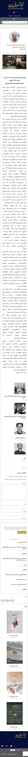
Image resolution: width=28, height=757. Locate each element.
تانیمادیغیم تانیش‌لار (22, 542)
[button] (14, 12)
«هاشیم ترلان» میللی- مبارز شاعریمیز (19, 584)
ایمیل (24, 511)
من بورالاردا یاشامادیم (21, 438)
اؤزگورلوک (24, 570)
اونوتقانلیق (24, 553)
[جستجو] (1, 22)
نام (25, 504)
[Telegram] (11, 745)
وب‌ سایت (23, 518)
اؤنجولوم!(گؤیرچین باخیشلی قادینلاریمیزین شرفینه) (16, 574)
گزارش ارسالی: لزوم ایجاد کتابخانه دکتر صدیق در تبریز (15, 397)
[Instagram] (6, 745)
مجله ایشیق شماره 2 (13, 696)
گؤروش (25, 565)
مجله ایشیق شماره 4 (13, 635)
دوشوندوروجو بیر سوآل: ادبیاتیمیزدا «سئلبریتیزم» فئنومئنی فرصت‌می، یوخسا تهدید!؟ (14, 559)
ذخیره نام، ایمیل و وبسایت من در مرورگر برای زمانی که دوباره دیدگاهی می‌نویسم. (15, 528)
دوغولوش (25, 589)
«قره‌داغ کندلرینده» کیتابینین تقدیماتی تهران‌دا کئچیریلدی (15, 417)
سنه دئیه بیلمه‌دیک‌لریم (22, 579)
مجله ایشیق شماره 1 (13, 727)
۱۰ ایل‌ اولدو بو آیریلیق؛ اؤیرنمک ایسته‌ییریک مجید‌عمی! (16, 46)
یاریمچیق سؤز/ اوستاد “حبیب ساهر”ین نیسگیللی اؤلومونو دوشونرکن (15, 548)
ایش (25, 458)
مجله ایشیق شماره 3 (13, 666)
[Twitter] (2, 745)
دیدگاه (24, 483)
